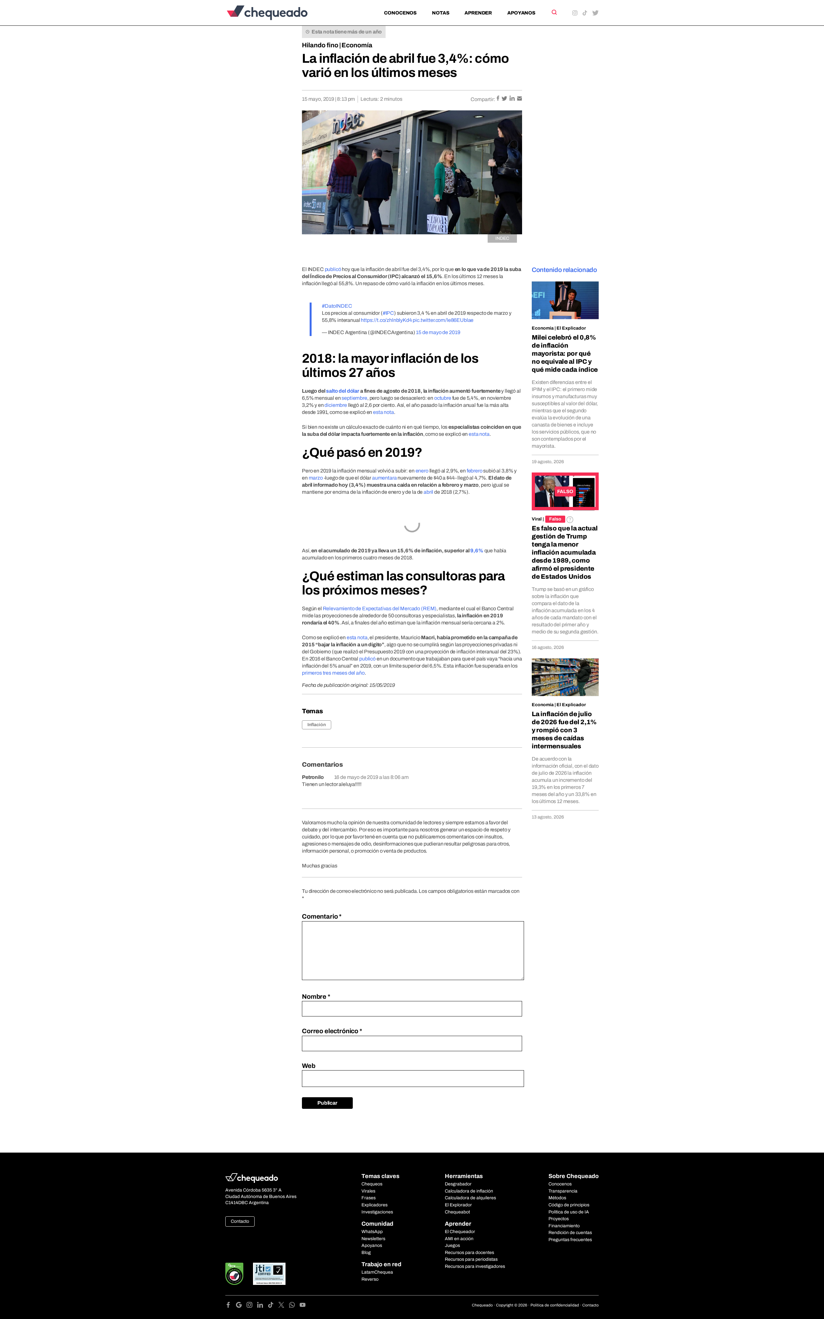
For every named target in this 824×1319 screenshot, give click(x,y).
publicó (333, 269)
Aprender (478, 12)
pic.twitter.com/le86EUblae (443, 320)
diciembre (335, 405)
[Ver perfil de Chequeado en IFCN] (234, 1274)
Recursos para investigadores (475, 1266)
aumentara (384, 478)
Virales (368, 1191)
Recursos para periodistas (471, 1259)
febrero (474, 470)
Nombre (316, 996)
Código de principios (568, 1204)
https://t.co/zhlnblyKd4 (386, 320)
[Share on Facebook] (498, 99)
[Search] (554, 12)
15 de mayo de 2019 (438, 332)
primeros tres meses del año (333, 673)
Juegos (452, 1245)
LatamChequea (377, 1272)
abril (428, 492)
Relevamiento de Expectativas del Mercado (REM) (380, 608)
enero (422, 470)
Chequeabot (457, 1212)
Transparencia (562, 1191)
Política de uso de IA (568, 1212)
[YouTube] (302, 1306)
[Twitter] (283, 1306)
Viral (537, 519)
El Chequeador (460, 1231)
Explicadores (374, 1204)
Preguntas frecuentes (570, 1239)
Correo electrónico (332, 1030)
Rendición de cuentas (570, 1232)
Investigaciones (377, 1212)
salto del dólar (342, 391)
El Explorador (458, 1204)
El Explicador (571, 328)
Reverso (370, 1279)
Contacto (240, 1221)
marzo (316, 478)
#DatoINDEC (337, 306)
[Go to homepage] (278, 12)
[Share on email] (519, 99)
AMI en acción (459, 1238)
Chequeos (371, 1184)
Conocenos (400, 12)
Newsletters (373, 1238)
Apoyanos (521, 12)
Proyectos (558, 1218)
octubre (442, 398)
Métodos (557, 1197)
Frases (368, 1197)
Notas (440, 12)
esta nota (383, 412)
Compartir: (483, 99)
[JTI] (269, 1274)
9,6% (476, 550)
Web (308, 1065)
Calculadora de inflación (469, 1191)
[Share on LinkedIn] (513, 99)
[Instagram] (252, 1306)
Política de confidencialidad (554, 1305)
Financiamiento (564, 1225)
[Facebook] (230, 1306)
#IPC (388, 313)
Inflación (316, 724)
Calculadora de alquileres (470, 1197)
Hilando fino (320, 45)
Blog (366, 1252)
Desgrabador (458, 1184)
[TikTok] (273, 1306)
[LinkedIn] (262, 1306)
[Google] (241, 1306)
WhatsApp (372, 1231)
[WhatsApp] (294, 1306)
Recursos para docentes (469, 1252)
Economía (357, 45)
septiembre (354, 398)
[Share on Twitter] (504, 99)
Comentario (322, 916)
